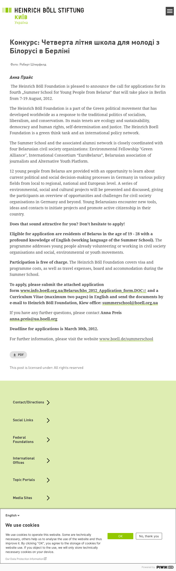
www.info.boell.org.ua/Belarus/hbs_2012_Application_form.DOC (81, 290)
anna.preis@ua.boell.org (33, 318)
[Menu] (170, 11)
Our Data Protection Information (24, 558)
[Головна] (43, 13)
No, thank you (149, 536)
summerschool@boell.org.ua (130, 302)
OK (120, 536)
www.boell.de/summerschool (126, 338)
